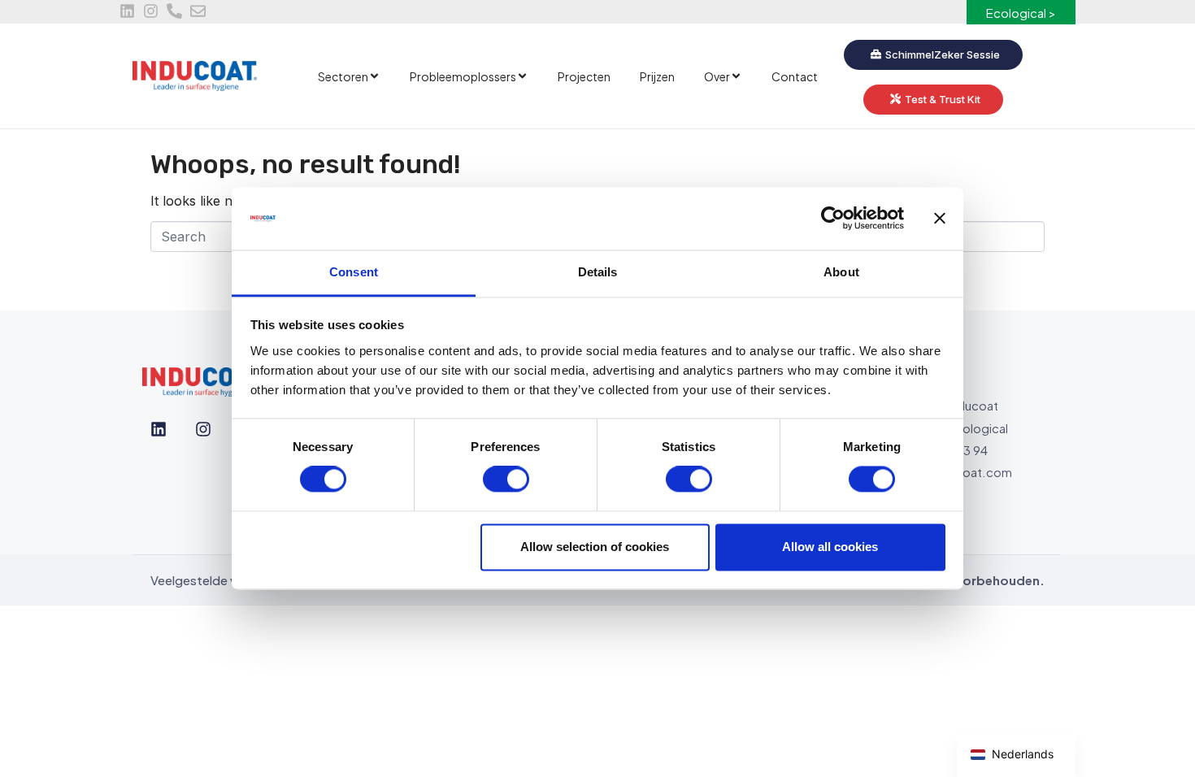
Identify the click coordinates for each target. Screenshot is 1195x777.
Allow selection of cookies (594, 546)
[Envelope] (198, 11)
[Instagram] (151, 11)
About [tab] (841, 272)
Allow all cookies (830, 546)
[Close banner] (939, 218)
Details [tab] (598, 272)
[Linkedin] (127, 11)
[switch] (506, 480)
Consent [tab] (353, 272)
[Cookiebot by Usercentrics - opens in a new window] (833, 218)
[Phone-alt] (174, 11)
